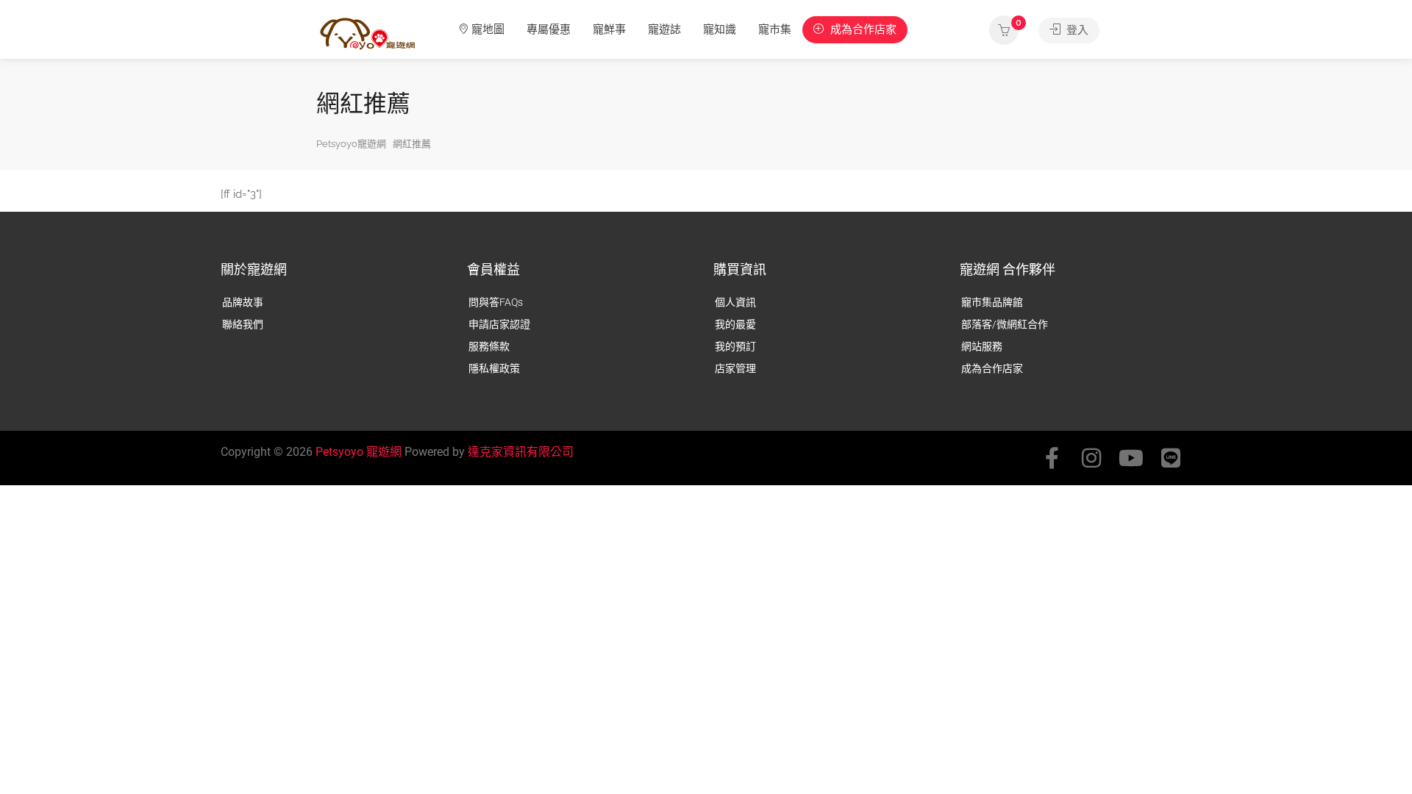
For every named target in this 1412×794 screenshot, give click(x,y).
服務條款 (489, 346)
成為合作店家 (861, 29)
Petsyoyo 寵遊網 (358, 452)
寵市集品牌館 (992, 302)
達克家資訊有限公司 (521, 452)
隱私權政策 (494, 368)
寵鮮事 (609, 29)
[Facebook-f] (1052, 458)
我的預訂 (735, 346)
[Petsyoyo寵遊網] (368, 33)
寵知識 (719, 29)
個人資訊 (735, 302)
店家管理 (735, 368)
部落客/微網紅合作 (1004, 324)
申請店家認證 (499, 324)
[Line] (1171, 458)
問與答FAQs (495, 302)
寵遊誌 (664, 29)
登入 (1075, 30)
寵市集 (774, 29)
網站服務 (981, 346)
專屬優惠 (549, 29)
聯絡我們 (242, 324)
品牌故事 (242, 302)
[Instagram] (1091, 458)
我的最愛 (735, 324)
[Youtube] (1131, 458)
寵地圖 (487, 29)
